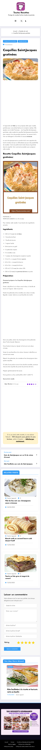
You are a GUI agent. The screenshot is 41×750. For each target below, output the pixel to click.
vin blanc (19, 234)
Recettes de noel (23, 41)
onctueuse (29, 136)
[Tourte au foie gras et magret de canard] (20, 563)
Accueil (6, 742)
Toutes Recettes (21, 12)
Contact (12, 742)
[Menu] (16, 21)
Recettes (36, 667)
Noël (14, 126)
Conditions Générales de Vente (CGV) (25, 742)
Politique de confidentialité (24, 744)
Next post (6, 461)
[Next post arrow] (36, 463)
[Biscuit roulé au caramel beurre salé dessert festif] (20, 525)
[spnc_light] (25, 21)
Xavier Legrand (11, 498)
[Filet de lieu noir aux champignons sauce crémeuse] (20, 487)
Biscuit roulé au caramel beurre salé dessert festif (18, 539)
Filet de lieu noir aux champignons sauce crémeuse (18, 502)
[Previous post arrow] (36, 455)
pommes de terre (22, 271)
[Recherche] (21, 21)
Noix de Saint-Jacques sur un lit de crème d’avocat (18, 456)
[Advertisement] (20, 104)
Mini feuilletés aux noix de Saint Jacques (18, 464)
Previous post (7, 452)
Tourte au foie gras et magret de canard (17, 577)
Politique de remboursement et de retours (25, 746)
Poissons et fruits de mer (10, 41)
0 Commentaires (8, 44)
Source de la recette (8, 379)
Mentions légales (12, 744)
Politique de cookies (8, 746)
